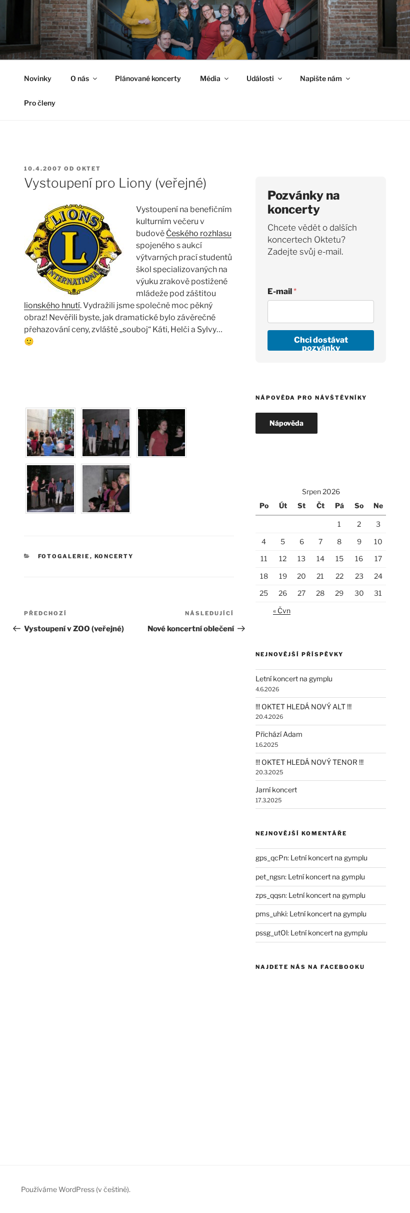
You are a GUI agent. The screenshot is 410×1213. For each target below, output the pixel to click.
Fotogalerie (64, 556)
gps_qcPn (272, 857)
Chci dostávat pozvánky (321, 343)
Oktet (88, 168)
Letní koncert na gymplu (294, 678)
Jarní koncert (276, 789)
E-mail (282, 291)
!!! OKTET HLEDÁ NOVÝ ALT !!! (304, 706)
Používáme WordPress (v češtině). (75, 1189)
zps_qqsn (271, 895)
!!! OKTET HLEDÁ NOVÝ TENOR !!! (310, 762)
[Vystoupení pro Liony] (51, 455)
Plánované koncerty (148, 78)
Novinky (38, 78)
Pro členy (40, 103)
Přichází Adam (279, 734)
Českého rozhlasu (199, 233)
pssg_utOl (272, 932)
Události (260, 78)
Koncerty (114, 556)
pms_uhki (271, 913)
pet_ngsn (270, 876)
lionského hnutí (52, 305)
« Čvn (281, 610)
